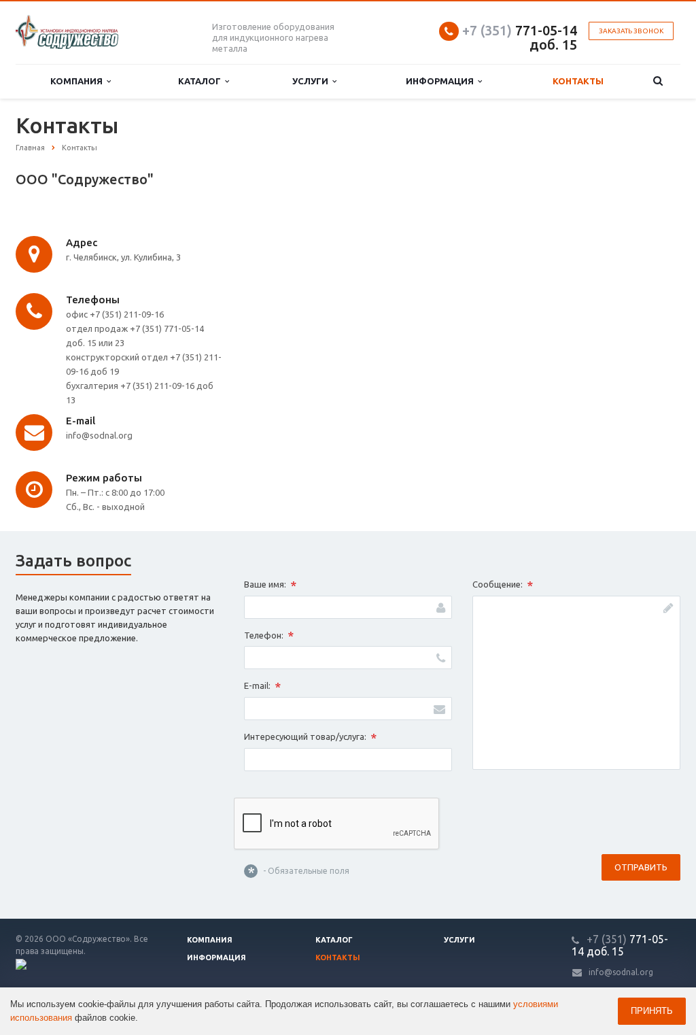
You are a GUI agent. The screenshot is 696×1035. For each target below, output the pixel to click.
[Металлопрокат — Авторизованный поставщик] (21, 963)
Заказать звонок (631, 31)
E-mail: (262, 687)
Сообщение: (502, 585)
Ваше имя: (270, 585)
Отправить (640, 867)
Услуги (312, 81)
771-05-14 (519, 30)
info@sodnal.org (621, 972)
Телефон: (269, 636)
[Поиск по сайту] (658, 81)
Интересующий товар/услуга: (310, 738)
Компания (78, 81)
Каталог (201, 81)
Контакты (578, 81)
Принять (652, 1011)
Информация (442, 81)
